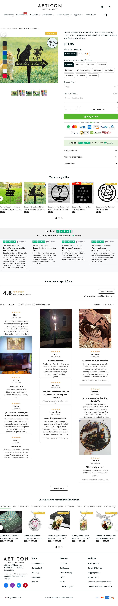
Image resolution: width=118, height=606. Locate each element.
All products (12, 28)
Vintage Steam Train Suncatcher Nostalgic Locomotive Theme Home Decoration (95, 479)
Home (2, 28)
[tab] (56, 218)
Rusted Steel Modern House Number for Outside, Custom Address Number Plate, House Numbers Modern (95, 381)
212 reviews (63, 235)
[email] (18, 574)
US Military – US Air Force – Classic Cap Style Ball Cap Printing (56, 438)
